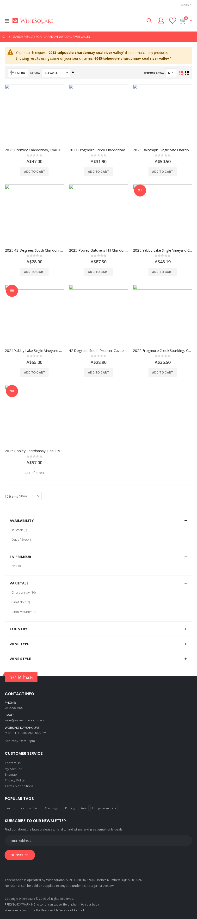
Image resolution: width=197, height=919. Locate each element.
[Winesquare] (32, 21)
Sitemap (11, 774)
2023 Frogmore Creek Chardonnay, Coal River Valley (98, 149)
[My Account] (160, 21)
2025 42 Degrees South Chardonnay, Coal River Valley (34, 250)
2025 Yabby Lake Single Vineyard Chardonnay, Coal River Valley (162, 250)
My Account (13, 769)
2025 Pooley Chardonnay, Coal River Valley (34, 450)
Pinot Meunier (22, 611)
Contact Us (13, 763)
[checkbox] (98, 530)
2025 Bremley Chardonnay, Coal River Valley (34, 149)
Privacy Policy (15, 780)
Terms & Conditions (19, 786)
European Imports (104, 808)
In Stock (17, 530)
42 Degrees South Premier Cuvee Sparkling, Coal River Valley (98, 350)
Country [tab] (18, 628)
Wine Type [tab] (19, 643)
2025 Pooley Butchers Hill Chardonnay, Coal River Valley (98, 250)
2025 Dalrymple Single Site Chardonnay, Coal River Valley (162, 149)
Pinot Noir (19, 602)
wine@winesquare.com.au (24, 720)
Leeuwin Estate (29, 808)
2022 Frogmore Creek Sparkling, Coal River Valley (162, 350)
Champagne (53, 808)
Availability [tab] (22, 520)
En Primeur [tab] (20, 556)
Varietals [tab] (19, 583)
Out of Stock (20, 539)
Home (4, 37)
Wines (10, 808)
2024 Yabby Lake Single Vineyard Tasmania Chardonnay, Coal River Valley (34, 350)
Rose (83, 808)
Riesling (70, 808)
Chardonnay (21, 592)
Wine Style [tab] (20, 658)
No (14, 566)
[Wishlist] (172, 21)
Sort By (34, 72)
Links (185, 4)
